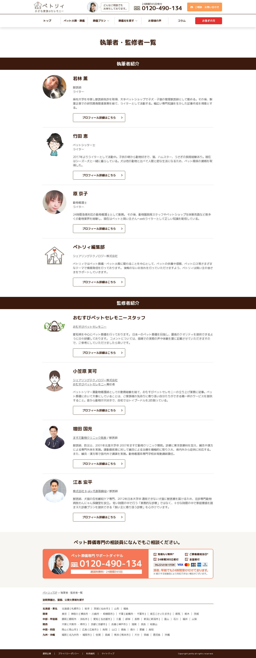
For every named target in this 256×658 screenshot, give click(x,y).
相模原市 (108, 613)
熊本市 (125, 634)
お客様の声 (154, 21)
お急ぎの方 (208, 21)
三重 (118, 619)
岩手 (87, 608)
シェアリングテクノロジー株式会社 (95, 380)
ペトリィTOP (50, 592)
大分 (137, 634)
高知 (151, 629)
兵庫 (113, 624)
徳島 (123, 629)
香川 (132, 629)
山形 (116, 608)
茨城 (196, 613)
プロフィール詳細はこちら (99, 118)
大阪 (64, 624)
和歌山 (153, 624)
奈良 (143, 624)
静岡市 (72, 619)
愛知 (95, 619)
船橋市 (129, 613)
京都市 (101, 624)
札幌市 (75, 608)
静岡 (64, 619)
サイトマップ (108, 654)
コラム (182, 21)
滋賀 (134, 624)
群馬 (177, 613)
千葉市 (140, 613)
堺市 (82, 624)
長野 (137, 619)
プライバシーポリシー (68, 654)
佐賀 (98, 634)
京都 (93, 624)
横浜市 (84, 613)
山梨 (194, 619)
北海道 (65, 608)
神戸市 (122, 624)
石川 (175, 619)
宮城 (96, 608)
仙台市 (104, 608)
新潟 (146, 619)
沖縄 (167, 634)
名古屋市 (105, 619)
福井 (185, 619)
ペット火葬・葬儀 (74, 21)
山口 (114, 629)
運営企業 (47, 654)
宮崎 (146, 634)
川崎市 (95, 613)
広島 (84, 629)
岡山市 (72, 629)
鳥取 (105, 629)
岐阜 (127, 619)
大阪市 (72, 624)
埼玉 (152, 613)
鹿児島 (156, 634)
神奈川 (74, 613)
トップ (47, 21)
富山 (166, 619)
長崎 (107, 634)
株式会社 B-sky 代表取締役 (90, 491)
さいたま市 (163, 613)
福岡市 (86, 634)
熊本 (116, 634)
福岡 (64, 634)
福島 (125, 608)
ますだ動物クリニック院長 (89, 438)
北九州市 (74, 634)
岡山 (64, 629)
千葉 (121, 613)
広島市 (93, 629)
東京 (64, 613)
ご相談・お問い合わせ (207, 7)
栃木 (187, 613)
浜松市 (83, 619)
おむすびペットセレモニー (89, 327)
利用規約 (90, 654)
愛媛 (141, 629)
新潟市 (154, 619)
